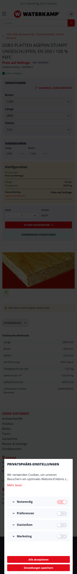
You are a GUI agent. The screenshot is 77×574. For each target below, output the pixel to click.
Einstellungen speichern (38, 568)
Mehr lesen (14, 485)
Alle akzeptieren (38, 559)
